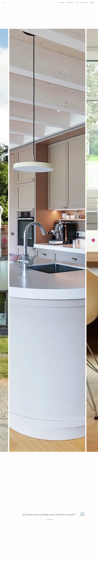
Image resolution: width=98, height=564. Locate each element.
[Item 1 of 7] (49, 240)
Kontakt (92, 2)
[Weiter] (93, 240)
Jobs (76, 2)
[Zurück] (4, 240)
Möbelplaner (69, 2)
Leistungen (61, 2)
